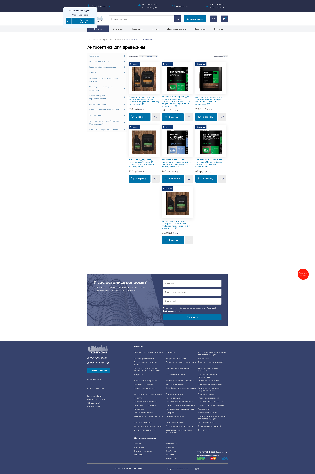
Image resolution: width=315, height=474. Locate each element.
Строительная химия (98, 104)
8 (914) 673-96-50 (217, 8)
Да (68, 21)
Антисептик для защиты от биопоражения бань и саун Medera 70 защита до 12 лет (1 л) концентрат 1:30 (144, 100)
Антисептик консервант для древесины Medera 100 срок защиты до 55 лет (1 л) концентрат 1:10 (208, 163)
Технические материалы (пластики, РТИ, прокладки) (104, 122)
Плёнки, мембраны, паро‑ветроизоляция (98, 97)
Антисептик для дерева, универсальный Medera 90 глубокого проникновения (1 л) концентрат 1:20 (143, 163)
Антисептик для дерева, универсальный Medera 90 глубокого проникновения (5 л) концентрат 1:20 (176, 224)
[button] (195, 18)
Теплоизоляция (95, 115)
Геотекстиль (94, 56)
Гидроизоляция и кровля (99, 61)
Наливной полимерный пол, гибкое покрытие (103, 79)
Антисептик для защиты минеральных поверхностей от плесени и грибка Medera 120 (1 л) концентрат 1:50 (176, 163)
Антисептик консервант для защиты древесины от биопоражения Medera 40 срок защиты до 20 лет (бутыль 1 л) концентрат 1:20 (176, 101)
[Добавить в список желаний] (156, 117)
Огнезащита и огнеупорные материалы (101, 88)
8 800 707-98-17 (217, 5)
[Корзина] (224, 19)
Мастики (92, 73)
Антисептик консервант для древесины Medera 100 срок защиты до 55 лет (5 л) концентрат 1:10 (208, 100)
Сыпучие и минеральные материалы (104, 110)
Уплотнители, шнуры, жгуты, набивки (104, 130)
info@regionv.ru (182, 6)
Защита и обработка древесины (102, 67)
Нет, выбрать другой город (83, 21)
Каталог (138, 346)
